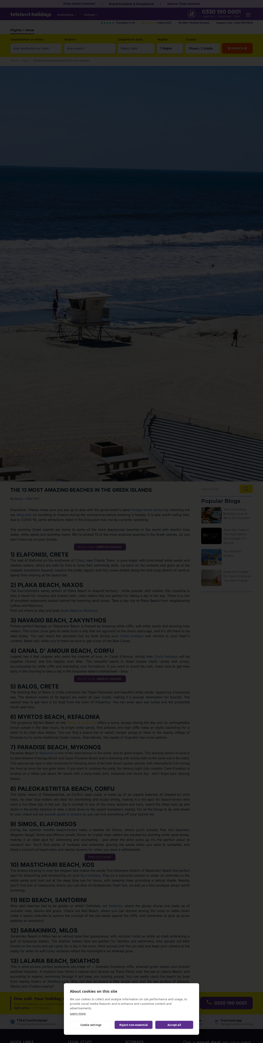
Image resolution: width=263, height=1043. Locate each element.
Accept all (174, 1025)
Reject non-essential (133, 1025)
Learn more (78, 1013)
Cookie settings (91, 1025)
